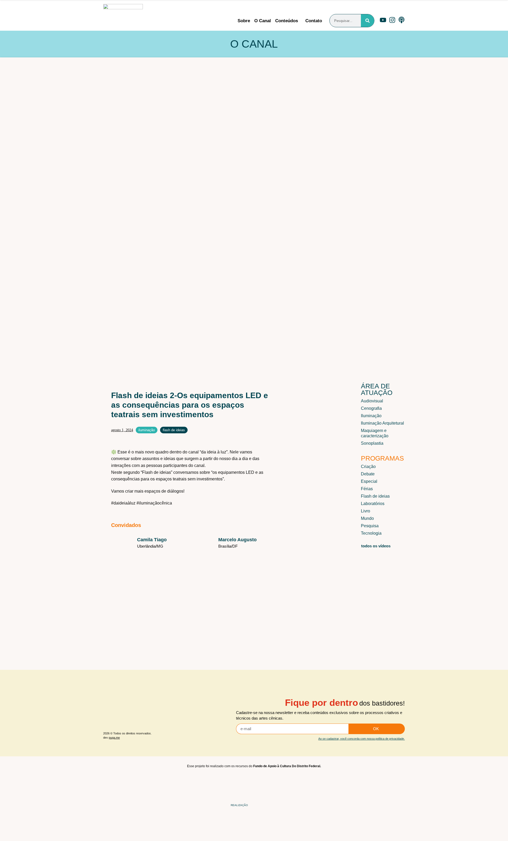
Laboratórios (372, 503)
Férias (367, 489)
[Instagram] (392, 20)
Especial (369, 481)
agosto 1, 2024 (122, 430)
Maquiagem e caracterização (374, 433)
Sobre (244, 20)
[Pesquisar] (367, 20)
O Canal (262, 20)
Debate (368, 474)
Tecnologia (371, 533)
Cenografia (371, 408)
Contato (313, 20)
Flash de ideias (174, 430)
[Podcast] (401, 20)
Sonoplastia (372, 443)
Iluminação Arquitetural (382, 423)
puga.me (114, 737)
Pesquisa (370, 526)
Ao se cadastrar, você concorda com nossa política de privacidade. (361, 738)
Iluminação (146, 430)
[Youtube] (383, 20)
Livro (365, 511)
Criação (368, 466)
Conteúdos (286, 20)
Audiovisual (372, 401)
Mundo (367, 518)
